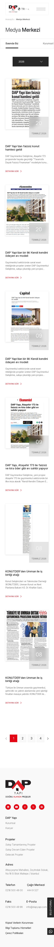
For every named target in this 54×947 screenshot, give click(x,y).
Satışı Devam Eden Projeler (20, 849)
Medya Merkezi (23, 19)
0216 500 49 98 (14, 906)
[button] (31, 61)
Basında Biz (12, 43)
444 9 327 (32, 890)
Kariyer (9, 828)
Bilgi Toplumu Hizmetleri (18, 927)
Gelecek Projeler (14, 854)
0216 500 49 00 (14, 890)
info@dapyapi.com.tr (37, 906)
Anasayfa (9, 19)
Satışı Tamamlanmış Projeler (20, 844)
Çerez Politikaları (14, 933)
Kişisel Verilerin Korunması (19, 922)
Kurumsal (10, 823)
